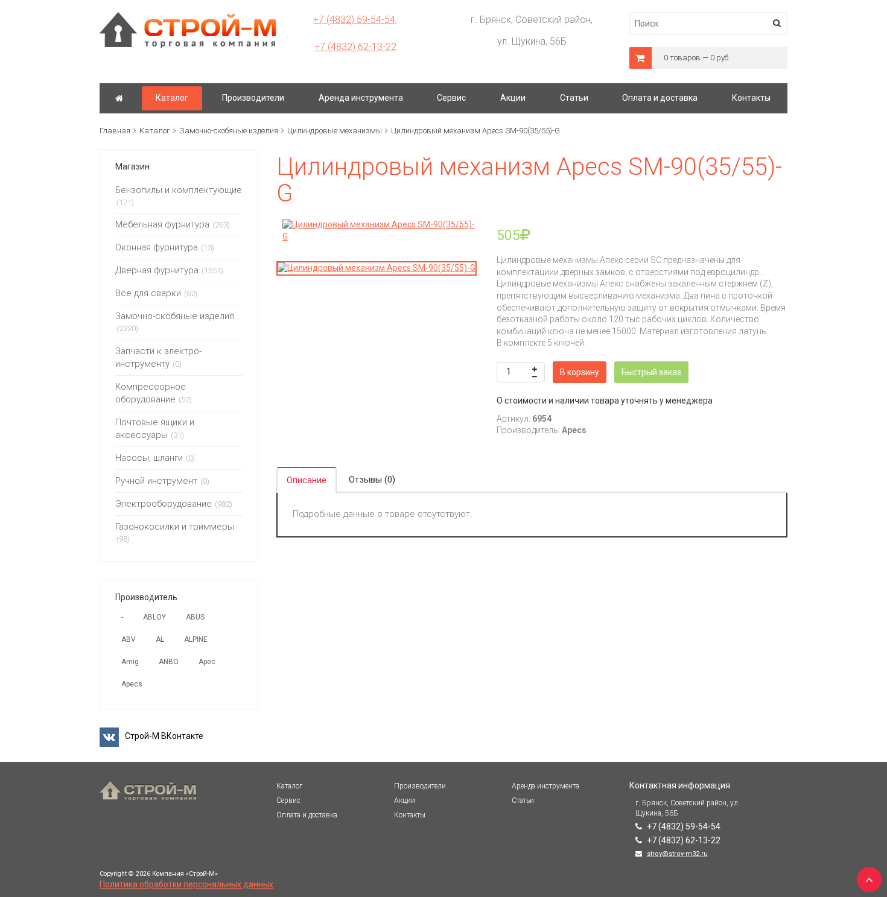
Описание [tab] (306, 480)
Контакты (409, 815)
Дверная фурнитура (157, 270)
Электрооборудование (163, 503)
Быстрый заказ (651, 372)
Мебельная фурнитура (162, 224)
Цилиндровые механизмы (334, 130)
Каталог (154, 130)
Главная (115, 130)
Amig (130, 662)
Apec (207, 662)
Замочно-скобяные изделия (228, 130)
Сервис (288, 800)
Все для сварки (148, 293)
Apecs (131, 684)
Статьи (523, 800)
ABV (128, 639)
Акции (404, 800)
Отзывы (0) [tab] (372, 479)
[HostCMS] (188, 17)
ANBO (169, 662)
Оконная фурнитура (156, 247)
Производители (420, 786)
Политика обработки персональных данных (186, 884)
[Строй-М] (119, 98)
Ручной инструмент (156, 480)
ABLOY (154, 617)
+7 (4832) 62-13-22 (355, 46)
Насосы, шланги (149, 457)
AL (160, 639)
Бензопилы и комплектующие (178, 190)
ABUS (195, 617)
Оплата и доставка (306, 815)
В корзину (579, 372)
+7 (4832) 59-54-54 (354, 19)
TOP (866, 876)
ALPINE (196, 639)
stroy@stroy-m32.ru (677, 854)
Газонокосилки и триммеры (174, 526)
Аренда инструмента (545, 786)
